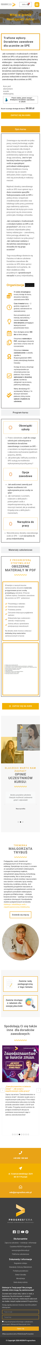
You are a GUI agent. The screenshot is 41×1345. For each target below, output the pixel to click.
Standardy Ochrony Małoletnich (20, 1267)
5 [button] (21, 1134)
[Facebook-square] (14, 1232)
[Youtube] (22, 1232)
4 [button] (19, 1134)
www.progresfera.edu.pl (20, 1250)
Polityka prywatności (20, 1271)
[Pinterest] (26, 1232)
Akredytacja (20, 1278)
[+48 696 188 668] (20, 1152)
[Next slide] (38, 1090)
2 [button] (15, 1134)
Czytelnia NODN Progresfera (20, 1247)
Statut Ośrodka (20, 1275)
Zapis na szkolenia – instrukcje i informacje (20, 1243)
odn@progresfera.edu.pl (20, 1192)
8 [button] (28, 1134)
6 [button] (23, 1134)
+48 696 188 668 (20, 1158)
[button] (37, 4)
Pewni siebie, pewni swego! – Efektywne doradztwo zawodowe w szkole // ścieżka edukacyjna (20, 1088)
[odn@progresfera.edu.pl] (20, 1186)
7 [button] (26, 1134)
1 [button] (12, 1134)
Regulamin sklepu (20, 1263)
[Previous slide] (2, 1090)
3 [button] (17, 1134)
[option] (20, 1090)
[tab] (20, 129)
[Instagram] (18, 1232)
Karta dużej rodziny (21, 1282)
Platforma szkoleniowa (20, 1254)
